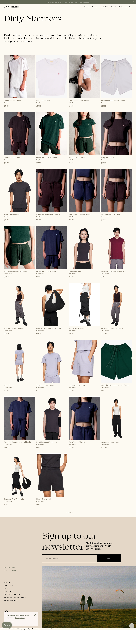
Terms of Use (11, 600)
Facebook (9, 567)
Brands (94, 6)
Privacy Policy (12, 594)
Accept (10, 622)
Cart (130, 6)
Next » (70, 512)
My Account (122, 6)
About (7, 582)
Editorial (9, 585)
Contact (8, 591)
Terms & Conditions (14, 597)
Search (113, 6)
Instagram (10, 570)
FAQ (6, 588)
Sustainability (104, 6)
